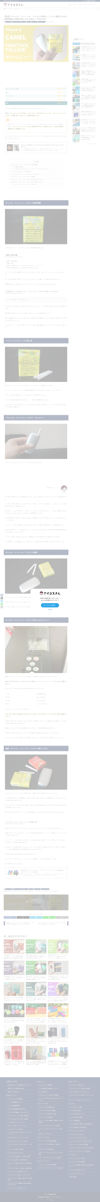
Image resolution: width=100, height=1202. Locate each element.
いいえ (50, 609)
